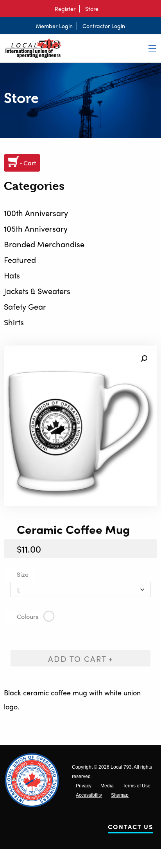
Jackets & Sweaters (37, 290)
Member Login (54, 26)
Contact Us (130, 828)
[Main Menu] (152, 48)
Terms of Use (136, 786)
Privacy (83, 786)
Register (65, 8)
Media (107, 786)
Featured (20, 259)
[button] (144, 359)
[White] (49, 616)
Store (91, 8)
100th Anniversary (36, 212)
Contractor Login (103, 26)
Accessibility (89, 795)
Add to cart (77, 658)
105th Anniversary (36, 228)
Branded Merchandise (44, 244)
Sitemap (120, 795)
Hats (12, 275)
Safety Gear (25, 306)
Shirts (14, 322)
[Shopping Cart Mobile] (106, 8)
